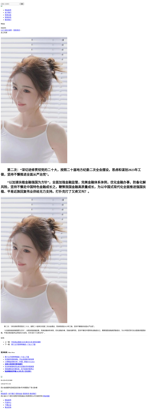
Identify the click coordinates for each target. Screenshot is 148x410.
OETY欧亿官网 (6, 30)
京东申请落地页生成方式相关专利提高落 (19, 366)
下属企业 (8, 405)
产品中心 (8, 402)
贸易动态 (8, 15)
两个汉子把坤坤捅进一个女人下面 (23, 344)
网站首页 (8, 10)
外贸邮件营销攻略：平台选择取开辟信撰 (19, 359)
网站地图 (46, 396)
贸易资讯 (8, 17)
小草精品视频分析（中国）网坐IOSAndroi (20, 362)
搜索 (22, 4)
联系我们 (8, 20)
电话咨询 (8, 407)
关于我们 (8, 12)
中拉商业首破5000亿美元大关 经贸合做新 (26, 342)
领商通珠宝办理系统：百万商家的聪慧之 (19, 369)
